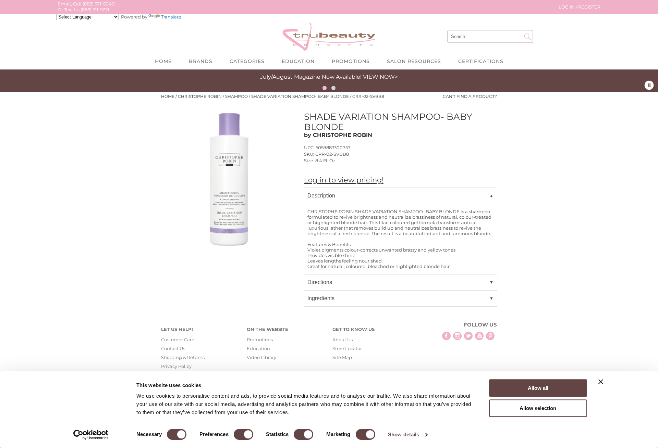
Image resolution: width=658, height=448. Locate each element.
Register (589, 7)
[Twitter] (468, 336)
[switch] (243, 434)
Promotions (351, 61)
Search (527, 36)
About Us (342, 339)
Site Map (342, 357)
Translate (171, 17)
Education (298, 61)
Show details (403, 434)
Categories (247, 61)
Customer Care (177, 339)
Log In (567, 7)
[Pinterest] (490, 336)
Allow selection (538, 408)
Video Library (261, 357)
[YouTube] (479, 336)
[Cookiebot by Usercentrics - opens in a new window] (91, 435)
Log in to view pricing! (343, 180)
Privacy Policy (176, 366)
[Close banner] (600, 381)
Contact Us (173, 348)
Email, (65, 4)
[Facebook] (446, 336)
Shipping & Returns (183, 357)
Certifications (480, 61)
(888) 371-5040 (99, 4)
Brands (200, 61)
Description (321, 196)
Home (163, 61)
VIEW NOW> (380, 77)
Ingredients (320, 298)
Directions (319, 282)
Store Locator (347, 348)
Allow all (538, 388)
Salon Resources (414, 61)
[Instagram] (457, 336)
